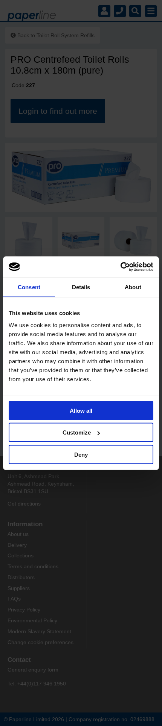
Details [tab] (81, 287)
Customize (77, 432)
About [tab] (133, 287)
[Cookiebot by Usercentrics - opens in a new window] (120, 267)
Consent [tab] (29, 287)
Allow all (81, 410)
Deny (81, 454)
